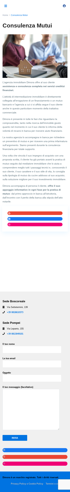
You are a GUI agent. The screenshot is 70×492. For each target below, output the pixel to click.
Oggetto (7, 372)
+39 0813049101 (15, 333)
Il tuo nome (9, 344)
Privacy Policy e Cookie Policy (27, 483)
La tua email (9, 358)
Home (5, 15)
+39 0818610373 (15, 312)
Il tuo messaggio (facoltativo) (18, 387)
